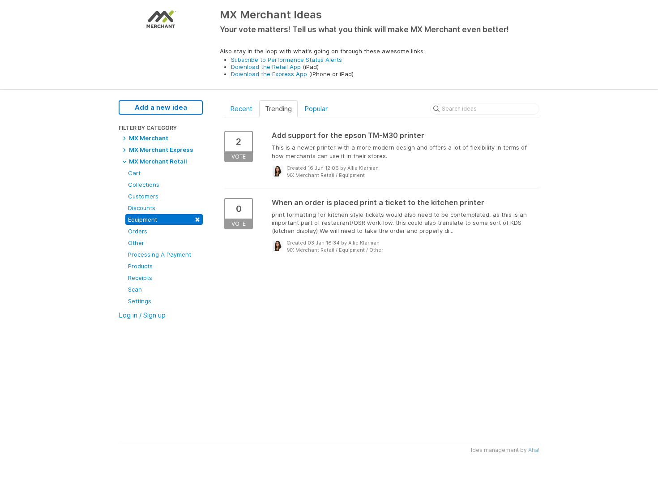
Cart (134, 172)
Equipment (164, 218)
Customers (143, 196)
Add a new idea (161, 107)
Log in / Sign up (142, 315)
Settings (139, 301)
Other (136, 242)
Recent (241, 108)
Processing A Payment (159, 254)
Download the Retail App (266, 66)
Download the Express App (269, 73)
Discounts (141, 207)
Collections (143, 184)
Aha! (533, 450)
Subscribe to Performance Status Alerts (286, 59)
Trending (278, 108)
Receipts (140, 277)
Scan (135, 289)
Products (140, 266)
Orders (137, 231)
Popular (316, 108)
